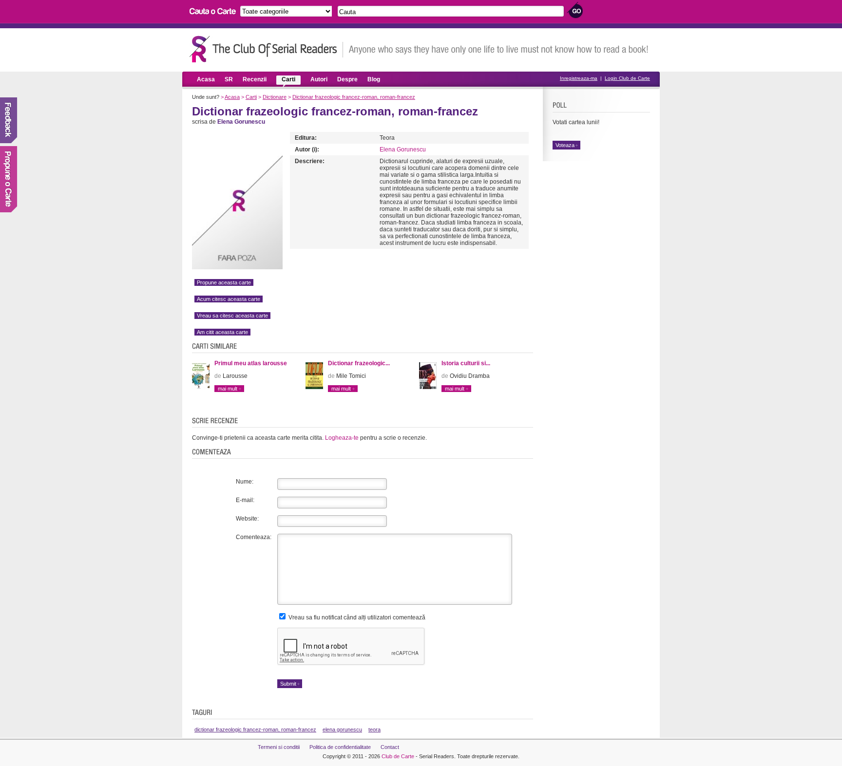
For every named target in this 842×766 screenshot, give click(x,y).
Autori (318, 79)
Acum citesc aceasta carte (228, 299)
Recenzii (255, 79)
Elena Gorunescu (403, 149)
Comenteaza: (253, 537)
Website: (247, 518)
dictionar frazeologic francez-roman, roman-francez (255, 729)
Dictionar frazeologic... (359, 363)
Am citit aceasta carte (222, 332)
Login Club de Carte (627, 78)
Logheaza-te (342, 437)
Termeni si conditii (279, 747)
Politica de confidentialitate (340, 747)
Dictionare (275, 97)
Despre (347, 79)
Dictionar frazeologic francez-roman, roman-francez (353, 97)
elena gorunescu (342, 729)
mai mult (227, 389)
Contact (390, 747)
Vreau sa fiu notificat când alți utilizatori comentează (356, 617)
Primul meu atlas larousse (250, 363)
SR (229, 79)
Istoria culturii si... (465, 363)
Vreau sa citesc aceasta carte (232, 315)
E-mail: (245, 500)
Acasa (206, 79)
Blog (373, 79)
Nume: (244, 481)
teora (374, 729)
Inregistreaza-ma (578, 78)
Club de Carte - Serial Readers (266, 49)
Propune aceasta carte (224, 282)
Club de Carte (398, 756)
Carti (288, 79)
